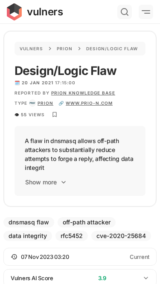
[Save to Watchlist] (54, 114)
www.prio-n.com (89, 103)
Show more (41, 182)
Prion (65, 48)
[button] (80, 257)
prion (45, 103)
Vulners (31, 48)
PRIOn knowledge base (83, 92)
